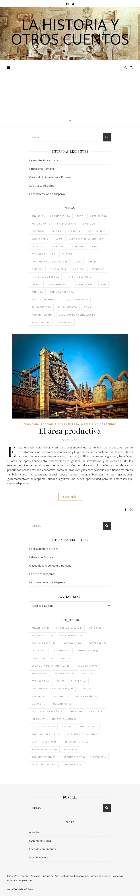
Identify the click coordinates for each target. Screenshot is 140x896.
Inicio (10, 876)
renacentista (41, 307)
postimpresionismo (46, 299)
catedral (38, 231)
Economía (31, 424)
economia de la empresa (86, 238)
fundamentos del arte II (49, 261)
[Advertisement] (70, 87)
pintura (37, 292)
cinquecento (97, 231)
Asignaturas (25, 880)
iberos (36, 284)
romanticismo (42, 314)
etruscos (38, 254)
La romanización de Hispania (47, 194)
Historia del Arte (50, 876)
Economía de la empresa (60, 424)
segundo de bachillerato (77, 314)
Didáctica (12, 880)
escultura (78, 246)
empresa (58, 246)
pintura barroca (62, 292)
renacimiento (67, 307)
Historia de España (100, 876)
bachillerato (66, 223)
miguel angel (84, 284)
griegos (37, 269)
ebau (59, 238)
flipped (67, 254)
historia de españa (45, 276)
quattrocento (77, 299)
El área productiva (70, 430)
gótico (78, 269)
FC (53, 254)
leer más (70, 496)
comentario (40, 238)
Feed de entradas (40, 840)
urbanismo (64, 322)
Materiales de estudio (98, 424)
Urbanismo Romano (41, 168)
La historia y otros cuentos (70, 31)
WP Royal (29, 889)
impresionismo (58, 284)
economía (38, 246)
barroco (89, 223)
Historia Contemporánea (74, 876)
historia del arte (78, 276)
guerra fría (58, 269)
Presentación (21, 876)
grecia (92, 261)
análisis (37, 216)
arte (80, 216)
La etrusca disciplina (41, 185)
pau (103, 284)
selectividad (41, 322)
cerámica (74, 231)
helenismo (97, 269)
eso (94, 246)
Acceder (34, 832)
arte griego (98, 216)
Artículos (35, 876)
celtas (56, 231)
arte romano (41, 223)
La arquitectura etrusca (43, 160)
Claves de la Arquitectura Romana (50, 177)
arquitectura (60, 216)
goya (77, 261)
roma (87, 307)
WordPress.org (38, 857)
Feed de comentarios (42, 849)
